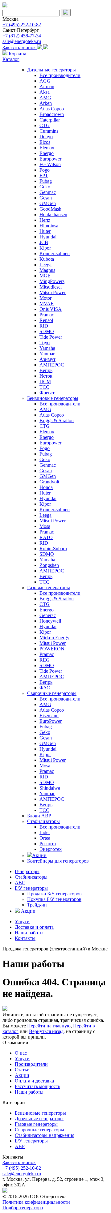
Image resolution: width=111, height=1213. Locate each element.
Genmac (47, 192)
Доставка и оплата (34, 927)
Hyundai (47, 236)
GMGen (47, 203)
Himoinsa (48, 225)
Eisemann (49, 715)
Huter (45, 231)
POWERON (51, 648)
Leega (45, 264)
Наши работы (29, 932)
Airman (46, 86)
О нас (21, 1053)
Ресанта (47, 843)
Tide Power (50, 337)
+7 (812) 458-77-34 (21, 35)
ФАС (44, 687)
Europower (50, 158)
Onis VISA (50, 309)
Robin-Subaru (53, 548)
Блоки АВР (39, 815)
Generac (47, 615)
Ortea (44, 838)
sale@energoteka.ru (21, 41)
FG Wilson (50, 164)
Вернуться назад (46, 1031)
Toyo (44, 342)
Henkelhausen (53, 214)
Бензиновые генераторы (52, 398)
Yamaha (47, 348)
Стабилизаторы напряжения (44, 1135)
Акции (39, 855)
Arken (45, 103)
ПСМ (45, 381)
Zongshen (49, 565)
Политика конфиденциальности (36, 1202)
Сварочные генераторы (51, 693)
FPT (43, 175)
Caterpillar (49, 119)
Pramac (46, 314)
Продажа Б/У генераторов (54, 893)
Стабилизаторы (43, 821)
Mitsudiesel (50, 286)
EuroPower (50, 721)
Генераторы (27, 871)
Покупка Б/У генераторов (54, 899)
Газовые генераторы (48, 587)
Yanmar (47, 353)
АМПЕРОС (51, 364)
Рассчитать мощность (37, 1086)
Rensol (46, 320)
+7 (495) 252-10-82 (21, 24)
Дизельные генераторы (51, 69)
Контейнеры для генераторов (58, 861)
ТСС (44, 387)
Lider (44, 832)
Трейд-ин (37, 904)
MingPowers (51, 281)
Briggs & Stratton (56, 420)
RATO (46, 537)
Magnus (47, 270)
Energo (46, 153)
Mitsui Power (52, 292)
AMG (45, 97)
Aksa (44, 92)
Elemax (46, 147)
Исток (45, 376)
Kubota (46, 259)
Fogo (44, 170)
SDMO (46, 331)
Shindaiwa (49, 788)
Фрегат (47, 392)
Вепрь (45, 370)
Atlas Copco (51, 108)
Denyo (46, 136)
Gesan (45, 197)
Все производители (59, 75)
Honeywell (50, 621)
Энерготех (50, 849)
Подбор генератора (22, 1207)
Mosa (44, 526)
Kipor (45, 248)
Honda (46, 487)
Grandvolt (49, 481)
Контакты (25, 938)
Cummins (48, 131)
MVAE (46, 303)
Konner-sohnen (54, 253)
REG (44, 659)
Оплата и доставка (34, 1080)
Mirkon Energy (54, 637)
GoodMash (50, 209)
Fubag (45, 181)
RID (43, 325)
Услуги (22, 921)
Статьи (22, 1069)
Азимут (47, 359)
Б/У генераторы (31, 888)
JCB (43, 242)
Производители (31, 1064)
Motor (45, 298)
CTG (44, 125)
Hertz (44, 220)
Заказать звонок (19, 47)
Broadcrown (51, 114)
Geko (44, 186)
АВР (20, 882)
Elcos (44, 142)
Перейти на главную (49, 1025)
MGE (45, 275)
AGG (45, 81)
